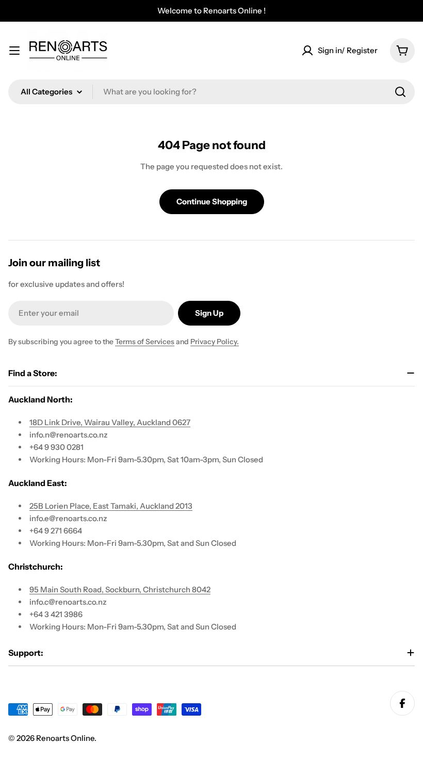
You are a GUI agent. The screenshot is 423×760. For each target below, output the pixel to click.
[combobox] (211, 91)
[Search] (400, 92)
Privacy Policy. (214, 341)
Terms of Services (144, 341)
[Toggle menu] (14, 50)
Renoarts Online (65, 738)
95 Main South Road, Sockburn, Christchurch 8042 (119, 589)
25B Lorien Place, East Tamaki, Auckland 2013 (110, 506)
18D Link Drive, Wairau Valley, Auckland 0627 (109, 422)
